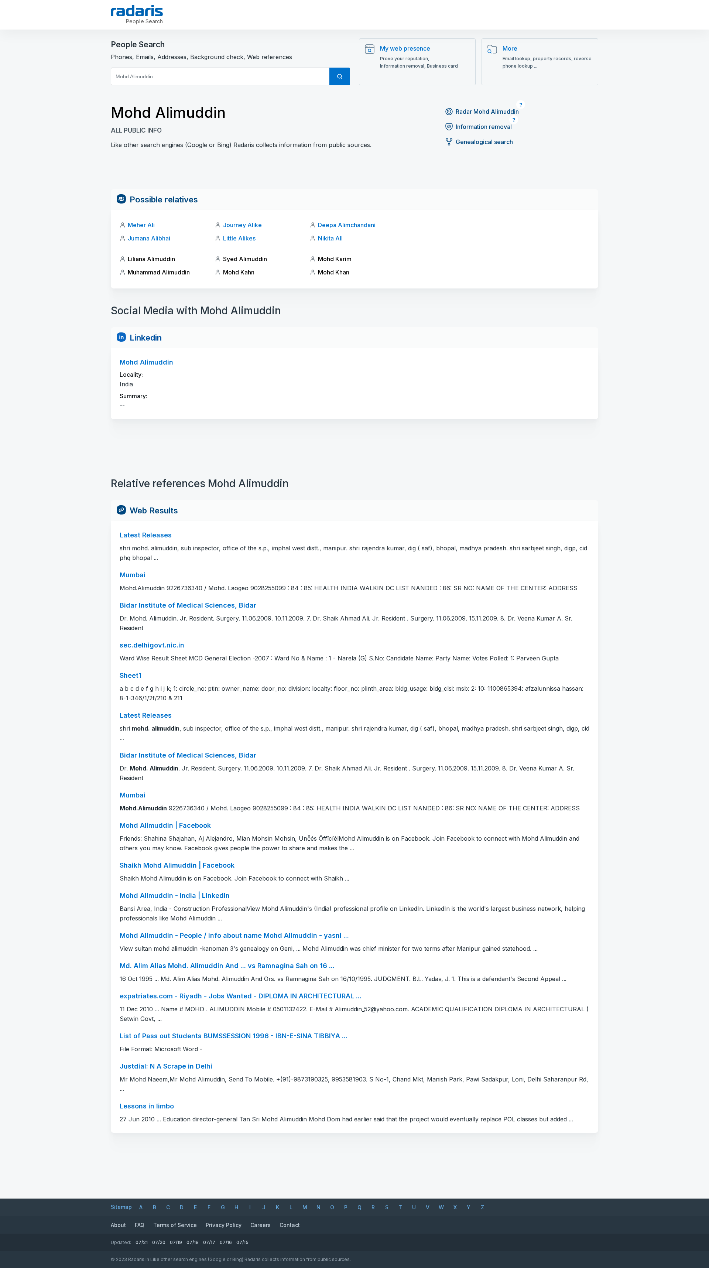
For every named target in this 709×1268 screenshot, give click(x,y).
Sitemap (121, 1207)
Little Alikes (239, 238)
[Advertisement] (354, 172)
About (118, 1225)
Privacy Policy (224, 1225)
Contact (290, 1225)
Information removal (484, 126)
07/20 (158, 1242)
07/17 (209, 1242)
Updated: (121, 1242)
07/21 (142, 1242)
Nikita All (330, 238)
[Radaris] (137, 10)
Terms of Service (175, 1225)
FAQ (139, 1225)
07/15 (242, 1242)
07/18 (192, 1242)
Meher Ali (141, 225)
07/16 (226, 1242)
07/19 (176, 1242)
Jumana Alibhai (149, 238)
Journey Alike (242, 225)
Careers (260, 1225)
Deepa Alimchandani (347, 225)
